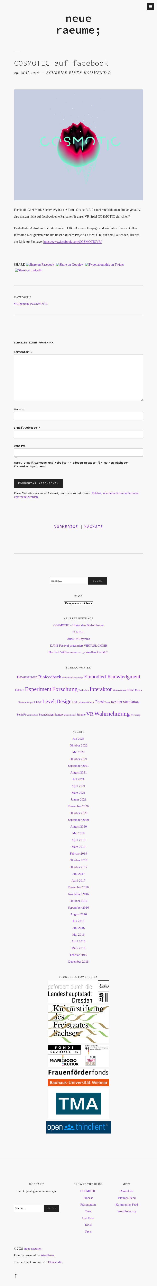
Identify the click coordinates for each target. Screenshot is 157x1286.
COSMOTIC (40, 303)
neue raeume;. (33, 1248)
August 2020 (78, 826)
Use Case (88, 1218)
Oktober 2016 (78, 900)
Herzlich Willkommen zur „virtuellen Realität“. (79, 652)
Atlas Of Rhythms (78, 638)
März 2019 (78, 846)
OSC (75, 702)
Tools (88, 1224)
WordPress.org (127, 1211)
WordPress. (48, 1255)
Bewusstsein (27, 677)
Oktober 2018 (78, 860)
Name (19, 409)
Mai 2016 (78, 934)
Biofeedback (49, 676)
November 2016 (78, 894)
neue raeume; (78, 24)
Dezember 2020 (78, 806)
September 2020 (78, 819)
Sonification (32, 715)
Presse (107, 702)
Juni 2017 (78, 873)
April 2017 (78, 880)
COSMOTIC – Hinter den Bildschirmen (78, 625)
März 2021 (78, 792)
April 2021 (78, 786)
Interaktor (101, 689)
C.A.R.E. (78, 632)
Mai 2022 (78, 752)
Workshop (135, 715)
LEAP (37, 702)
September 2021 (78, 765)
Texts (88, 1231)
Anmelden (126, 1191)
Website (19, 446)
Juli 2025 (78, 738)
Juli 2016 (78, 921)
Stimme (80, 714)
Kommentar (23, 352)
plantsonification (86, 702)
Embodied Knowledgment (112, 677)
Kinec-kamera (119, 690)
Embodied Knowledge (72, 677)
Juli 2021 (78, 779)
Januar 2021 (78, 799)
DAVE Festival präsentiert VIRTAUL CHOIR (78, 645)
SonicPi (21, 714)
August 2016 (78, 914)
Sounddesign (46, 714)
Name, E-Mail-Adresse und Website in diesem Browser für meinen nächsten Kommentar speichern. (71, 464)
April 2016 (78, 941)
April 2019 (78, 840)
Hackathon (83, 690)
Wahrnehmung (112, 713)
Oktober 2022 (78, 745)
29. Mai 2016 (26, 72)
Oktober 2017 (78, 867)
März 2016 (78, 948)
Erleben (19, 690)
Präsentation (88, 1204)
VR (89, 714)
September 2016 (78, 907)
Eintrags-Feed (127, 1197)
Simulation (131, 702)
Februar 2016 (78, 954)
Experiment (38, 689)
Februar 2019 (78, 853)
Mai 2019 (78, 833)
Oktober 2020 (78, 813)
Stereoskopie (70, 715)
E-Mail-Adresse (27, 427)
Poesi (99, 702)
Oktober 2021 (78, 759)
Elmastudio (55, 1262)
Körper (30, 702)
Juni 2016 (78, 927)
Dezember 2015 (78, 961)
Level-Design (57, 701)
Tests (88, 1211)
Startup (58, 714)
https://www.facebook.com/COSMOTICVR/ (72, 241)
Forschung (65, 689)
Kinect (130, 690)
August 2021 (78, 772)
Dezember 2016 (78, 887)
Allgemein (22, 303)
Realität (116, 702)
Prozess (88, 1197)
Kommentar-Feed (127, 1204)
